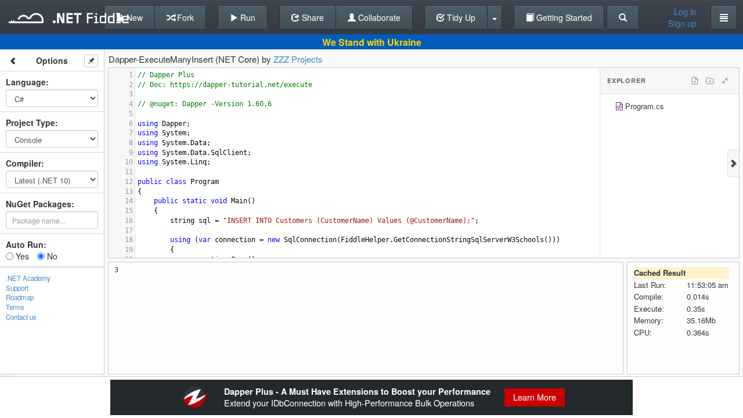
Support (17, 288)
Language (26, 82)
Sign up (682, 23)
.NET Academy (28, 278)
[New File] (695, 81)
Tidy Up (460, 17)
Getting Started (563, 17)
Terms (15, 307)
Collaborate (378, 17)
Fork (184, 17)
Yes (21, 256)
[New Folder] (710, 81)
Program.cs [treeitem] (644, 105)
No (51, 256)
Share (312, 17)
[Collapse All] (725, 81)
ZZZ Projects (298, 59)
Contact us (21, 317)
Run (246, 17)
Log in (685, 11)
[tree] (669, 108)
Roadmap (20, 297)
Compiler (23, 163)
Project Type (30, 122)
